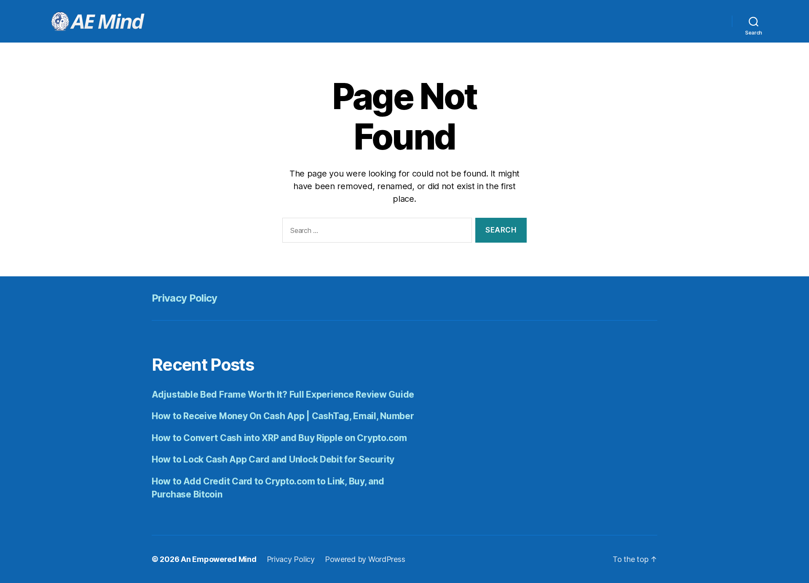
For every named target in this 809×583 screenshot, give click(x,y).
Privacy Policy (184, 298)
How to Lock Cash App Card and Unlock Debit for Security (273, 459)
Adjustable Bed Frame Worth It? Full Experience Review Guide (283, 394)
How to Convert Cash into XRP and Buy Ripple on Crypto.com (279, 438)
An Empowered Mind (218, 559)
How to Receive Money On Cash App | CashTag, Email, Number (283, 416)
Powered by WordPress (365, 559)
